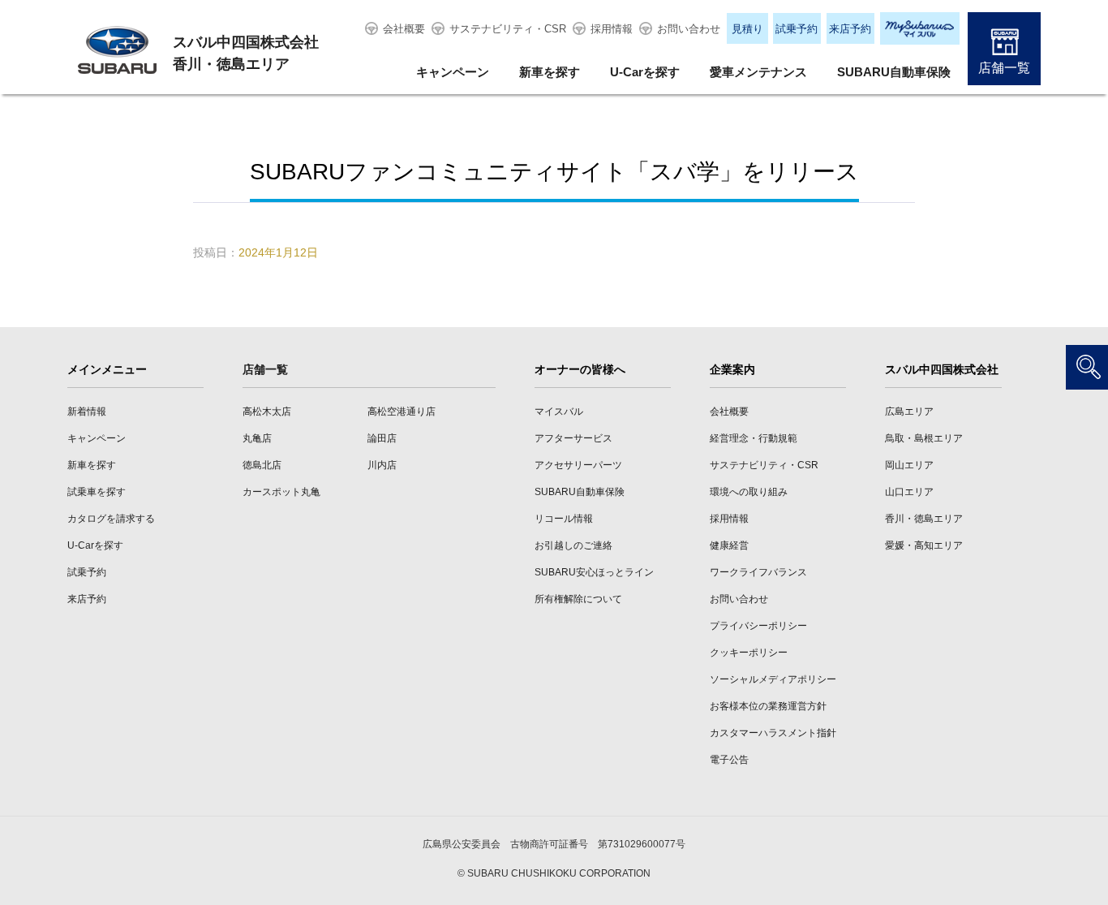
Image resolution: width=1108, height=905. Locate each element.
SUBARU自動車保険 (894, 72)
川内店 (382, 465)
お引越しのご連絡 (573, 545)
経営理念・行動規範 (753, 438)
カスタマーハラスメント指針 (773, 733)
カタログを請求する (111, 518)
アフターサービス (573, 438)
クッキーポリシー (749, 652)
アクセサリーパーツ (578, 465)
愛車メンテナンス (758, 72)
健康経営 (729, 545)
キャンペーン (452, 72)
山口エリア (909, 492)
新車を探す (549, 72)
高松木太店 (267, 411)
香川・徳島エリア (924, 518)
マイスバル (559, 411)
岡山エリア (909, 465)
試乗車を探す (96, 492)
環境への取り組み (749, 492)
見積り (747, 29)
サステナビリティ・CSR (507, 29)
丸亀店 (257, 438)
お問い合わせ (688, 29)
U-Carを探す (645, 72)
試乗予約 (796, 29)
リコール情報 (564, 518)
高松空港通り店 (401, 411)
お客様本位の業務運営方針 (768, 706)
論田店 (382, 438)
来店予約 (850, 29)
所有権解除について (578, 599)
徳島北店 (262, 465)
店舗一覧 (1004, 68)
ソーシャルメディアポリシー (773, 679)
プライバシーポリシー (758, 625)
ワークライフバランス (758, 572)
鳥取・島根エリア (924, 438)
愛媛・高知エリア (924, 545)
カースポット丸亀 (281, 492)
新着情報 (86, 411)
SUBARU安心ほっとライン (594, 572)
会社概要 (404, 29)
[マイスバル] (920, 28)
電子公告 (729, 759)
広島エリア (909, 411)
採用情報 (612, 29)
